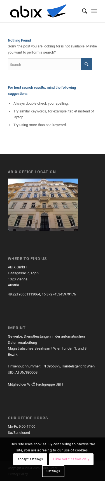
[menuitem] (81, 11)
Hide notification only (71, 459)
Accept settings (30, 459)
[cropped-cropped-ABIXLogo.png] (43, 11)
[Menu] (94, 11)
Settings (53, 471)
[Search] (81, 11)
